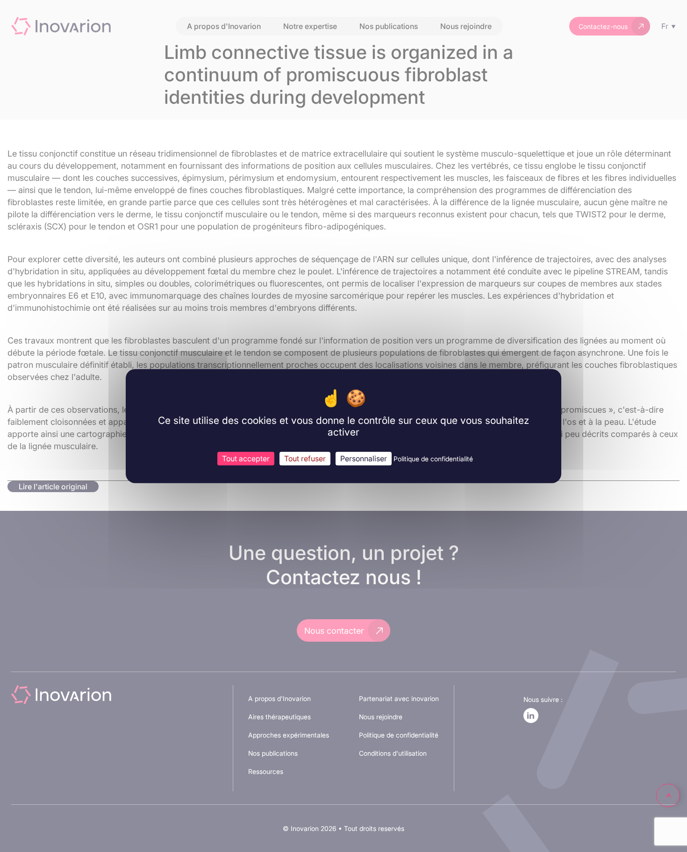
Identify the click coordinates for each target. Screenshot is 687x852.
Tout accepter (246, 458)
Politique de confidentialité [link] (433, 459)
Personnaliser (363, 458)
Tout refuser (305, 458)
